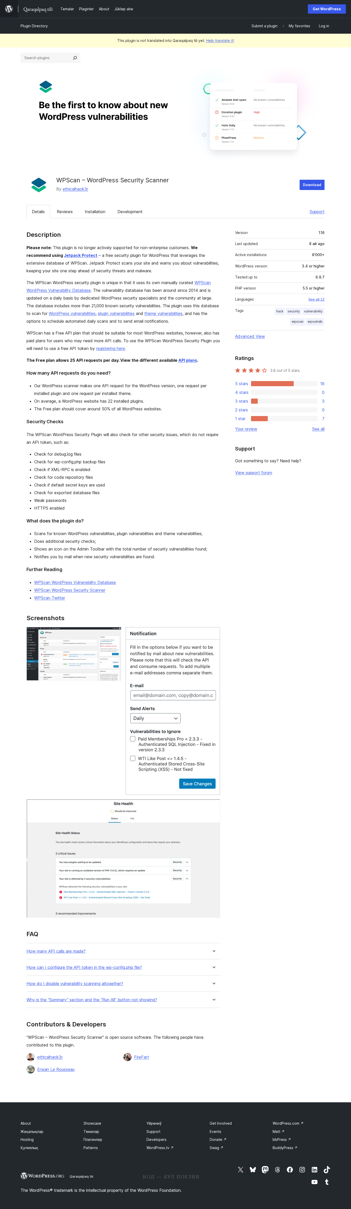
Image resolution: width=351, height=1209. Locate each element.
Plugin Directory (34, 26)
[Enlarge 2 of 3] (213, 633)
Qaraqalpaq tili (81, 1176)
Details (38, 211)
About (26, 1123)
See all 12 (316, 299)
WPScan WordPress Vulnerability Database (75, 582)
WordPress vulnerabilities (72, 313)
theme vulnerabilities (163, 313)
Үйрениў (154, 1123)
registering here (110, 348)
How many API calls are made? (56, 951)
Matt (279, 1131)
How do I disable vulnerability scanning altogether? (74, 983)
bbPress (282, 1139)
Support (317, 211)
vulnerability (313, 311)
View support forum (253, 472)
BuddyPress (285, 1147)
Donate (218, 1139)
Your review (246, 428)
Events (215, 1131)
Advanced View (250, 336)
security (294, 311)
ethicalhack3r (75, 189)
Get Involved (221, 1123)
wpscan (297, 321)
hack (279, 311)
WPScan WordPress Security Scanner (69, 590)
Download (312, 185)
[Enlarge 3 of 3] (213, 806)
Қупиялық (29, 1147)
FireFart (141, 1057)
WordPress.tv (160, 1147)
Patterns (91, 1147)
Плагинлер (93, 1139)
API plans (187, 360)
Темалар (91, 1131)
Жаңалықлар (32, 1131)
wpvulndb (315, 321)
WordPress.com (288, 1123)
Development (130, 211)
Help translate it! (220, 40)
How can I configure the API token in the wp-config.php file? (84, 967)
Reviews (65, 211)
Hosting (27, 1139)
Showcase (92, 1123)
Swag (217, 1147)
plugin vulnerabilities (116, 313)
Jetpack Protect (80, 255)
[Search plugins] (75, 58)
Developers (156, 1139)
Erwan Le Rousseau (56, 1069)
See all (318, 428)
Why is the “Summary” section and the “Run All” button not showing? (91, 999)
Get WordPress (327, 9)
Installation (95, 211)
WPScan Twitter (49, 597)
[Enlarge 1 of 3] (114, 633)
